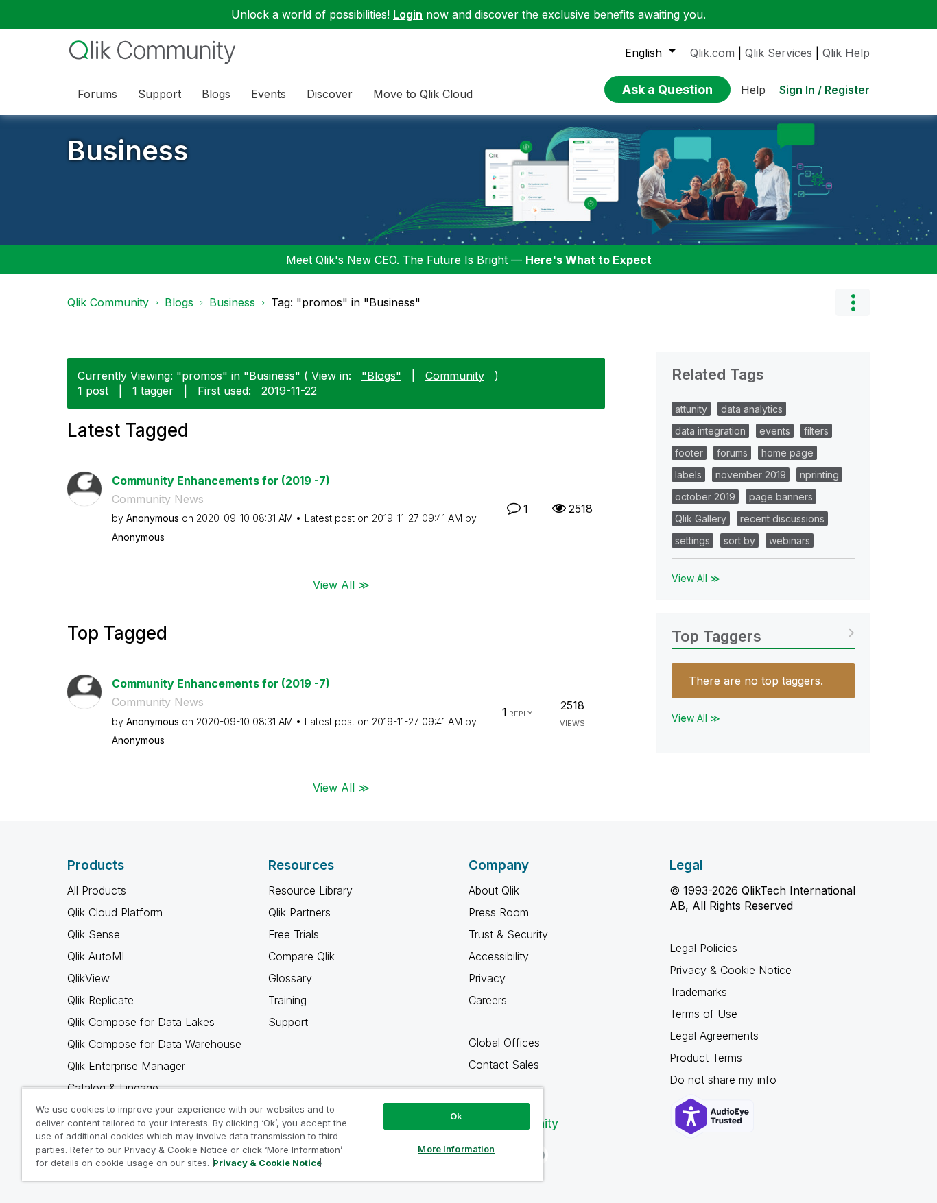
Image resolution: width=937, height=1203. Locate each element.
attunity (691, 409)
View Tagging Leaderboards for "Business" (763, 631)
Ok (456, 1115)
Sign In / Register (824, 90)
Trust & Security (508, 934)
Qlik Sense (93, 934)
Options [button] (852, 302)
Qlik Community (108, 302)
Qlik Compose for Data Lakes (141, 1022)
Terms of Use (703, 1014)
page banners (781, 496)
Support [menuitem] (159, 94)
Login (408, 14)
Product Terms (705, 1058)
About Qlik (493, 890)
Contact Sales (503, 1064)
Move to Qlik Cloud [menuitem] (423, 94)
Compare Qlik (301, 956)
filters (816, 431)
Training (287, 1000)
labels (688, 475)
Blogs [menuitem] (216, 94)
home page (787, 453)
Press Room (498, 912)
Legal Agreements (714, 1036)
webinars (789, 540)
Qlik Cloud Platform (115, 912)
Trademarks (698, 992)
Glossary (290, 978)
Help (753, 90)
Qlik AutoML (97, 956)
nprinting (819, 475)
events (774, 431)
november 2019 (750, 475)
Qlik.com (712, 53)
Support (288, 1022)
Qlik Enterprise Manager (126, 1066)
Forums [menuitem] (97, 94)
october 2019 (705, 496)
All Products (96, 890)
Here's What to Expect (588, 260)
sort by (739, 540)
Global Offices (504, 1042)
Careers (487, 1000)
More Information (456, 1148)
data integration (710, 431)
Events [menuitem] (268, 94)
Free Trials (293, 934)
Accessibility (498, 956)
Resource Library (310, 890)
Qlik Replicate (100, 1000)
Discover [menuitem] (330, 94)
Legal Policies (703, 948)
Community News (158, 499)
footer (689, 453)
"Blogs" (381, 375)
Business (128, 150)
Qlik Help (846, 53)
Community (454, 375)
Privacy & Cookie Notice (730, 970)
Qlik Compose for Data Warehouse (154, 1044)
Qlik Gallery (700, 518)
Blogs (179, 302)
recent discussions (782, 518)
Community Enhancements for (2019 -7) (221, 480)
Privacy (487, 978)
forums (732, 453)
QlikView (88, 978)
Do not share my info (724, 1079)
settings (692, 540)
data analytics (752, 409)
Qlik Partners (299, 912)
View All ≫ (341, 584)
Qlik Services (778, 53)
